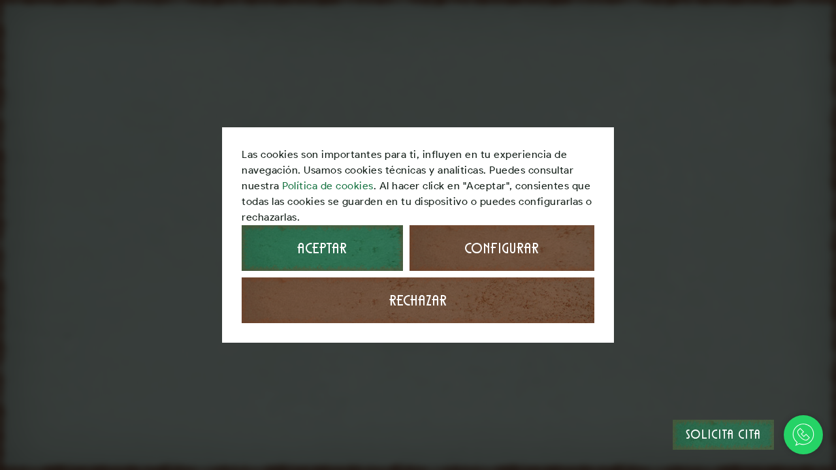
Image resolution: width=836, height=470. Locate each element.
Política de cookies (328, 186)
